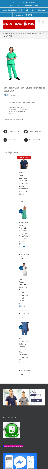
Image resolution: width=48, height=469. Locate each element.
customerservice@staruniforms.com (24, 5)
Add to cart (22, 256)
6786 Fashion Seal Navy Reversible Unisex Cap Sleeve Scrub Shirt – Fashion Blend (23, 183)
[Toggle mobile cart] (43, 23)
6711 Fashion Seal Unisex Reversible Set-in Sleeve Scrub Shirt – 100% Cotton (23, 290)
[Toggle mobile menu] (43, 21)
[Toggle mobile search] (39, 21)
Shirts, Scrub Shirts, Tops (17, 119)
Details (25, 202)
